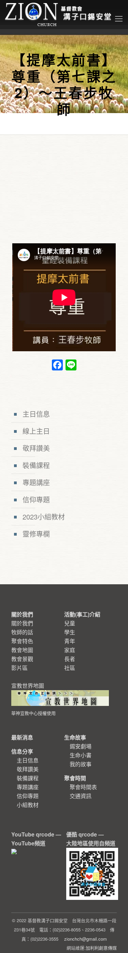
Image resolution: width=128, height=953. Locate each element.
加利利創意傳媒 (101, 947)
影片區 (19, 668)
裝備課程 (36, 465)
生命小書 (80, 755)
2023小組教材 (44, 517)
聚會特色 (22, 641)
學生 (69, 632)
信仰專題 (36, 499)
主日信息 (36, 414)
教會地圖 (22, 650)
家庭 (69, 650)
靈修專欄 (36, 534)
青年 (69, 641)
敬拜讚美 (36, 448)
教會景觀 (22, 659)
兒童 (69, 623)
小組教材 (28, 805)
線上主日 (36, 431)
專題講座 (36, 482)
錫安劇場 (80, 746)
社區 (69, 668)
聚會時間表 (83, 787)
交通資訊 (80, 796)
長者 (69, 659)
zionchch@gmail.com (85, 939)
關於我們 (22, 623)
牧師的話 (22, 632)
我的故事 (80, 764)
